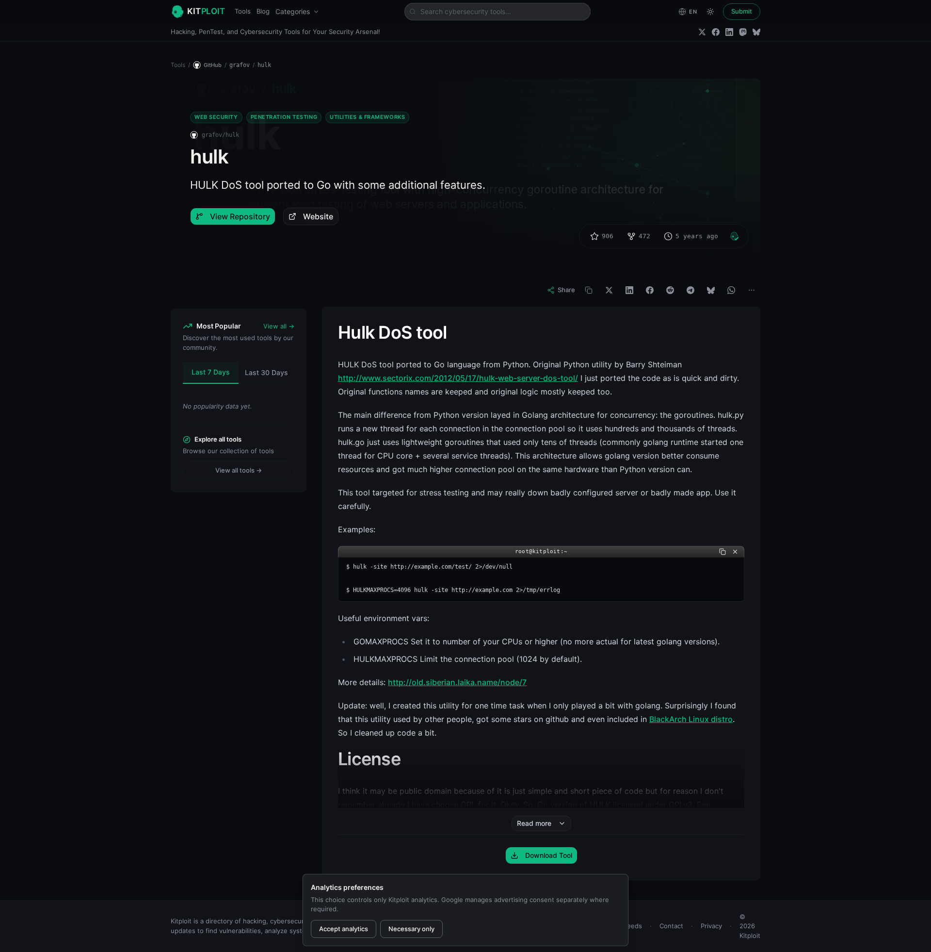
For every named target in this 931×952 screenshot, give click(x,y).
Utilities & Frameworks (367, 117)
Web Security (216, 117)
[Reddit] (670, 290)
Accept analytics (343, 929)
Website (318, 216)
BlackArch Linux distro (691, 719)
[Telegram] (690, 290)
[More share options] (751, 290)
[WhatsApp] (731, 290)
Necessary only (411, 929)
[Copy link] (588, 290)
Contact (671, 926)
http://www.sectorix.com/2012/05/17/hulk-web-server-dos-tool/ (458, 378)
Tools (243, 11)
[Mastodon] (743, 32)
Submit (741, 11)
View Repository (240, 216)
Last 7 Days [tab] (211, 372)
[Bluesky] (756, 32)
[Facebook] (716, 32)
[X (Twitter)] (702, 32)
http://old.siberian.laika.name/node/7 (457, 682)
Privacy (711, 926)
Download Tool (548, 855)
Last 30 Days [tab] (266, 372)
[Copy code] (722, 551)
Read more (534, 823)
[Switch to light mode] (710, 11)
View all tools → (238, 470)
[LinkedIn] (729, 32)
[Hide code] (735, 551)
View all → (278, 326)
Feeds (633, 926)
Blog (263, 11)
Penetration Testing (284, 117)
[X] (609, 290)
